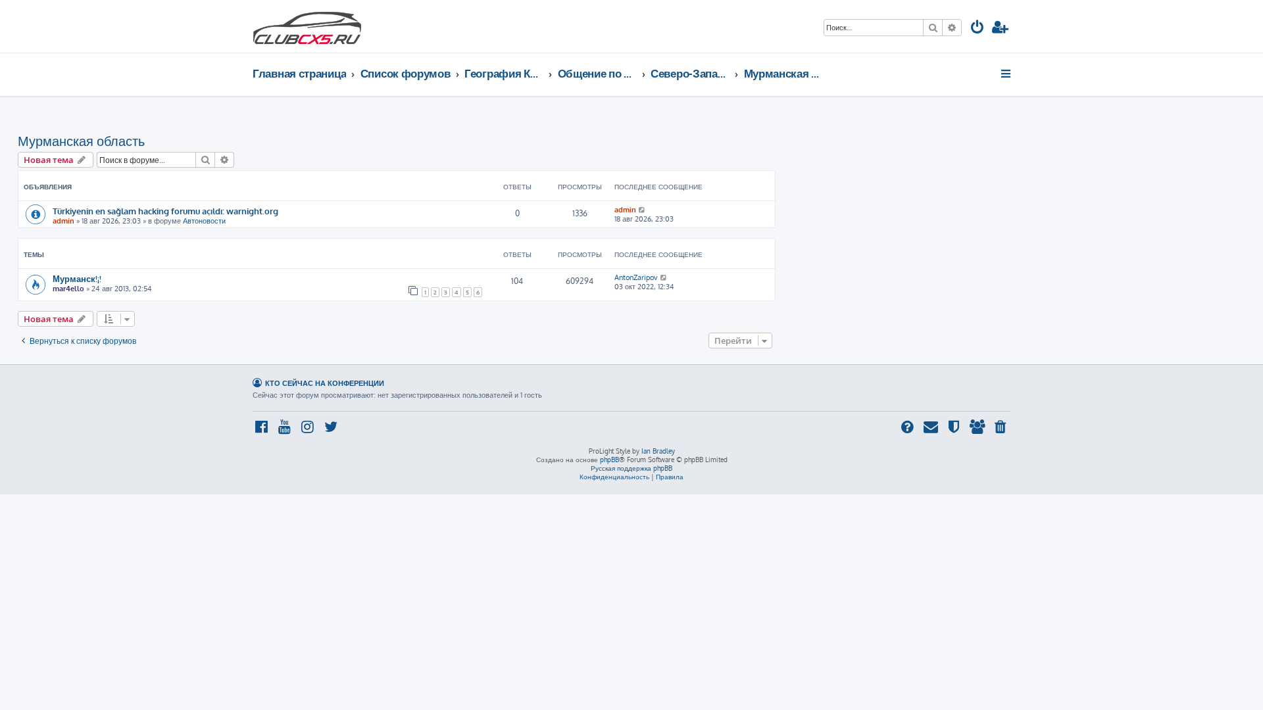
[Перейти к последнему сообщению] (642, 209)
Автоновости (204, 220)
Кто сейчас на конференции (324, 383)
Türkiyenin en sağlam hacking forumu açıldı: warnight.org (165, 210)
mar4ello (68, 288)
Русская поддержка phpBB (631, 468)
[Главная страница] (307, 26)
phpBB (609, 459)
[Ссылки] (1007, 73)
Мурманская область (81, 140)
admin (63, 220)
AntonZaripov (636, 277)
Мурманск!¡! (77, 278)
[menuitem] (977, 28)
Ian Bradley (658, 451)
